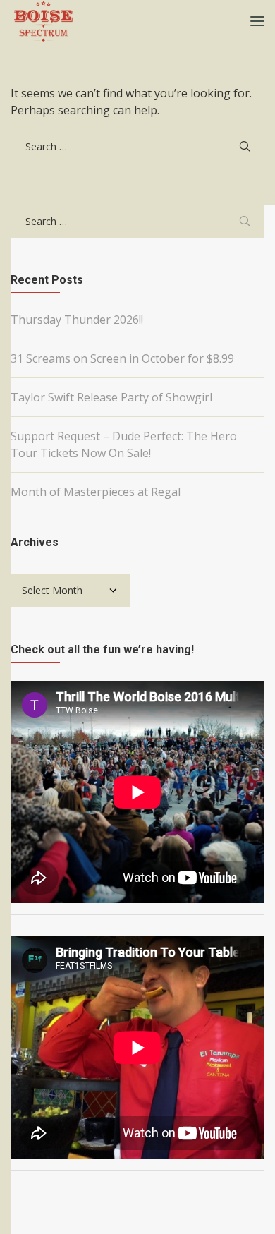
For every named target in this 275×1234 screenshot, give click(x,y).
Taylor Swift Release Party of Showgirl (111, 397)
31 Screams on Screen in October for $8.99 (122, 358)
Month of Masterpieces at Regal (96, 492)
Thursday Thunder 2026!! (77, 319)
